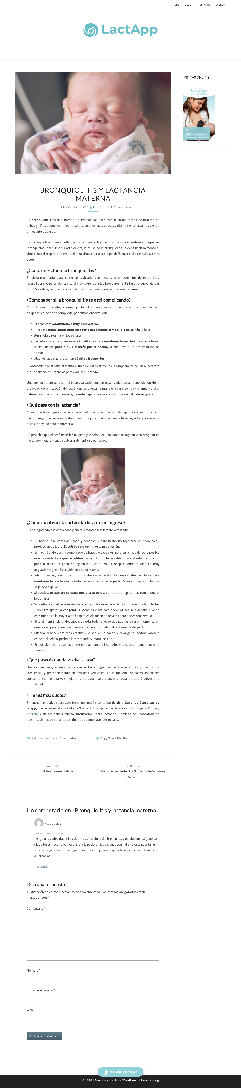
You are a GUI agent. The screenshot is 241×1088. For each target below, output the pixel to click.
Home (176, 4)
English (220, 4)
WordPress (130, 1080)
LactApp (99, 207)
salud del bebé (119, 738)
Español (205, 4)
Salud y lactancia (44, 738)
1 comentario (121, 207)
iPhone (152, 708)
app (103, 738)
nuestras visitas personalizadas (49, 719)
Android (32, 714)
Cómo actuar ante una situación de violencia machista (133, 771)
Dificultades (67, 738)
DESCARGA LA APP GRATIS (123, 1072)
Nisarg (154, 1080)
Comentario (36, 908)
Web (30, 1010)
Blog (188, 4)
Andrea (49, 824)
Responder (42, 866)
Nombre (33, 970)
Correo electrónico (41, 990)
